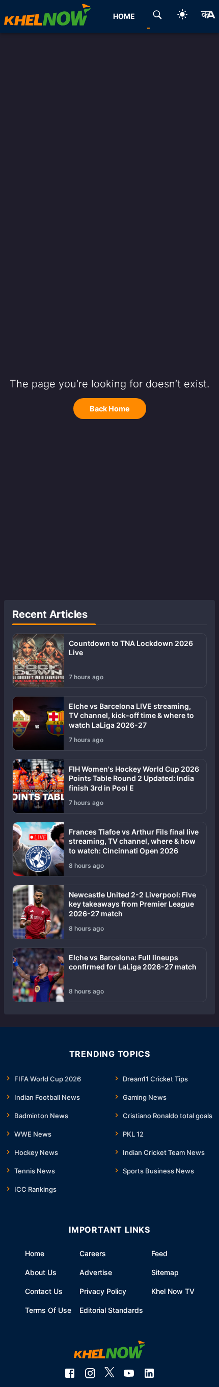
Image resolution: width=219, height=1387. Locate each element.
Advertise (95, 1272)
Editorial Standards (111, 1310)
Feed (159, 1253)
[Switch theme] (182, 16)
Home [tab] (124, 16)
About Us (41, 1272)
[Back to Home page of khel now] (47, 16)
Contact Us (44, 1291)
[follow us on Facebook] (70, 1373)
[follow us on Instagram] (90, 1373)
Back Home (110, 408)
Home (34, 1253)
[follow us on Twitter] (109, 1373)
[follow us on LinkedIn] (149, 1373)
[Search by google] (157, 16)
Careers (92, 1253)
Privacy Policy (102, 1291)
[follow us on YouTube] (129, 1373)
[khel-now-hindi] (208, 16)
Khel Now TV (173, 1291)
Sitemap (165, 1272)
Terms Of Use (48, 1310)
